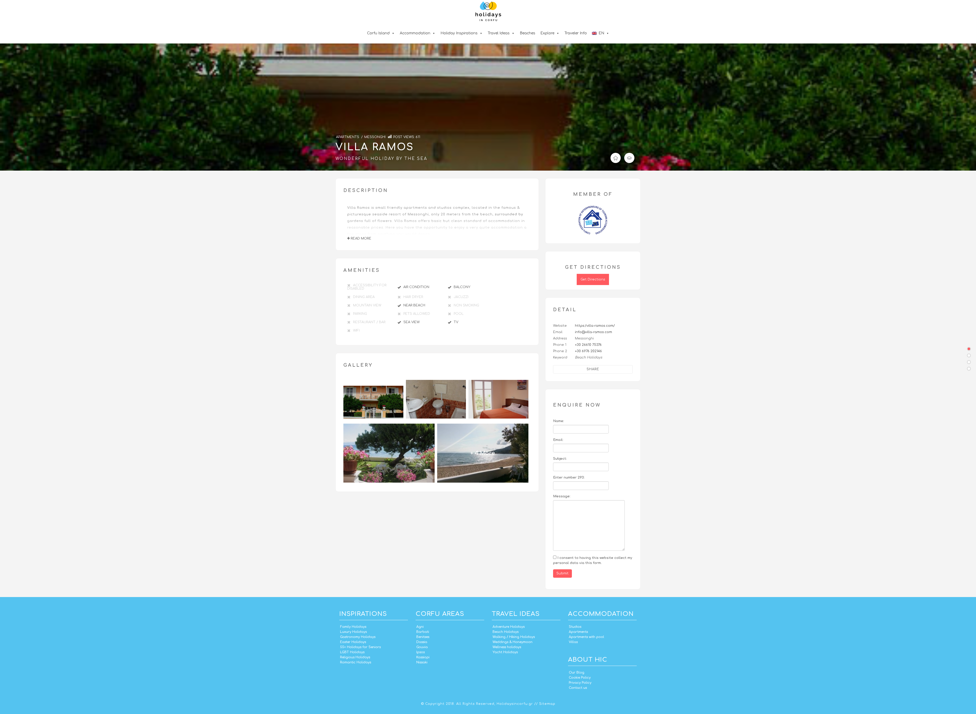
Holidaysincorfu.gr (515, 704)
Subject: (560, 458)
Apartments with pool (586, 637)
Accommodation (415, 33)
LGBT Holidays (352, 652)
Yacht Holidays (505, 652)
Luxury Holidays (353, 632)
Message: (561, 496)
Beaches (527, 33)
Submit (562, 573)
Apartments (578, 632)
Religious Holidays (355, 657)
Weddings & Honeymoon (512, 642)
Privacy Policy (580, 683)
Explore (547, 33)
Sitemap (547, 704)
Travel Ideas (499, 33)
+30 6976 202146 (588, 351)
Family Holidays (353, 627)
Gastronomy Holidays (357, 637)
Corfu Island (378, 33)
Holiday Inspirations (459, 33)
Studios (575, 627)
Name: (558, 421)
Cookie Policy (580, 677)
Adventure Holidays (509, 627)
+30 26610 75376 (588, 345)
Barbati (422, 632)
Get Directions (593, 279)
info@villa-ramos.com (593, 332)
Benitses (422, 637)
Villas (573, 642)
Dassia (421, 642)
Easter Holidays (353, 642)
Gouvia (422, 647)
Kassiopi (423, 657)
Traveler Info (576, 33)
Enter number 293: (569, 477)
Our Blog (576, 672)
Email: (558, 440)
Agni (420, 627)
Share (593, 369)
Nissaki (422, 662)
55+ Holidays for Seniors (360, 647)
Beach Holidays (505, 632)
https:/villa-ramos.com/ (595, 326)
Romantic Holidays (355, 662)
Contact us (578, 688)
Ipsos (420, 652)
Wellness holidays (507, 647)
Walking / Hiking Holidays (514, 637)
